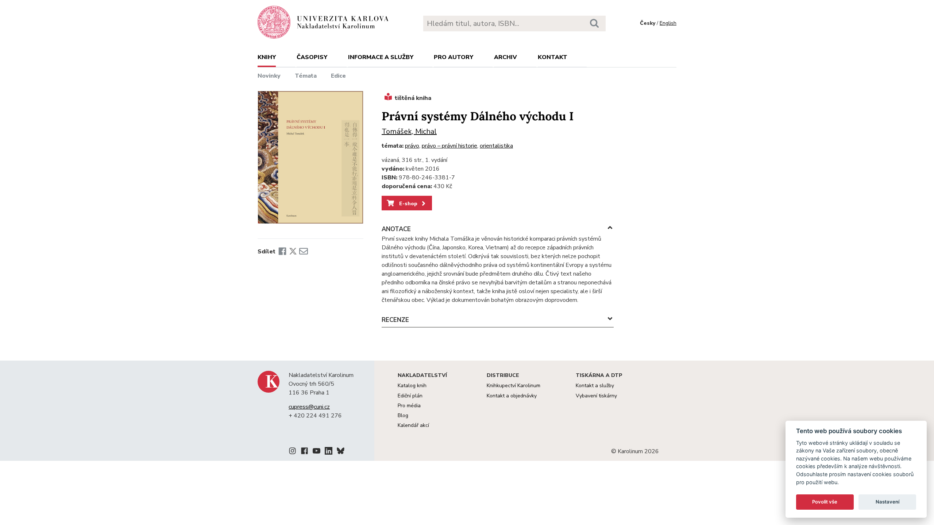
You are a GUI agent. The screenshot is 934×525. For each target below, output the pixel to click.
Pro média (409, 405)
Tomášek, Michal (409, 131)
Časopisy (312, 57)
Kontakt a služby (595, 385)
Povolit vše (824, 502)
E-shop (407, 203)
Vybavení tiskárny (596, 395)
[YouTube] (316, 452)
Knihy (267, 57)
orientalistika (496, 146)
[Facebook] (282, 252)
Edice (338, 76)
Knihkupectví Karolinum (513, 385)
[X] (293, 252)
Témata (306, 76)
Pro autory (453, 57)
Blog (403, 415)
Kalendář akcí (413, 425)
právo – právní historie (449, 146)
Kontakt (552, 57)
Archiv (505, 57)
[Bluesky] (340, 452)
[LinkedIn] (328, 452)
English (668, 23)
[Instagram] (292, 452)
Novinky (269, 76)
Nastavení (887, 502)
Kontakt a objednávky (512, 395)
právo (412, 146)
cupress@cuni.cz (309, 407)
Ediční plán (410, 395)
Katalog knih (412, 385)
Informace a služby (380, 57)
